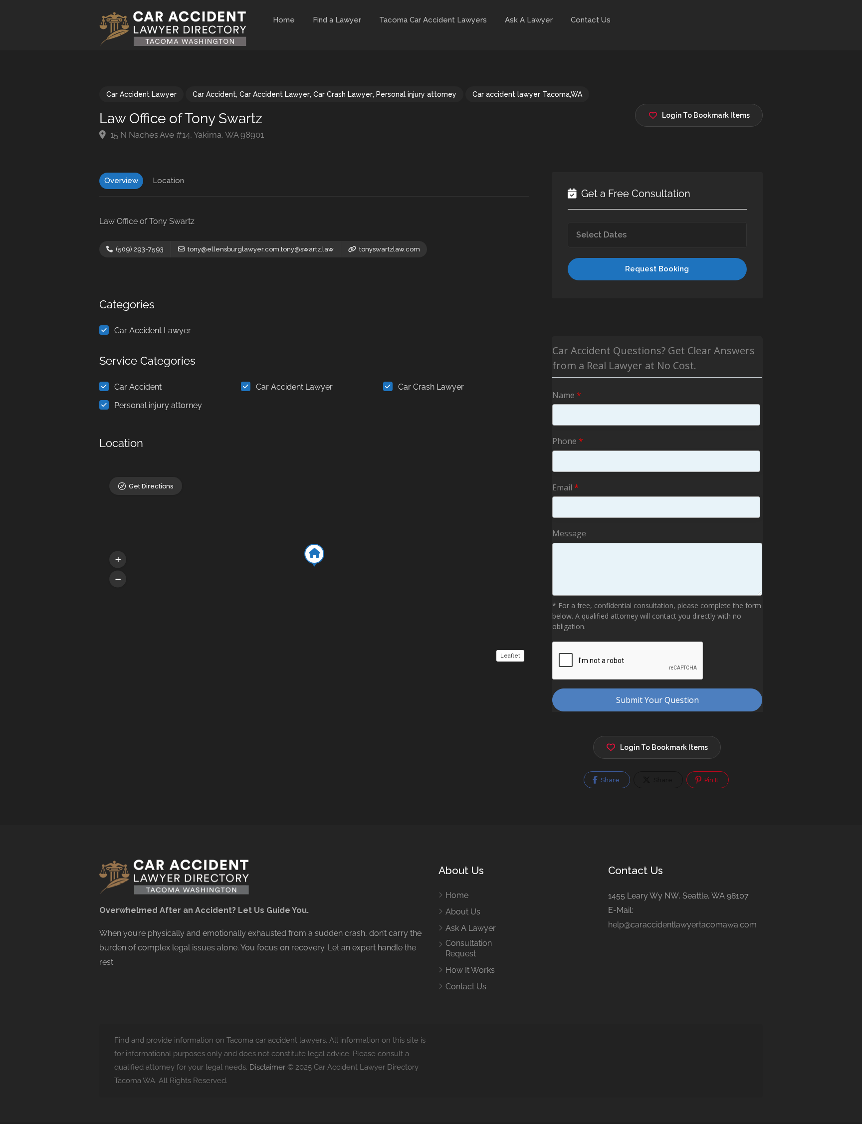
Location (168, 180)
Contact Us (591, 19)
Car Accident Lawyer (141, 94)
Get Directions (151, 486)
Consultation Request (468, 948)
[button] (117, 559)
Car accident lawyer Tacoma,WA (527, 94)
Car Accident (214, 94)
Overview (121, 180)
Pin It (710, 780)
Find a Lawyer (337, 19)
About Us (462, 911)
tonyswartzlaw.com (389, 249)
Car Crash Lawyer (343, 94)
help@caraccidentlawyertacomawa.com (682, 924)
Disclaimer (267, 1067)
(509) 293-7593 (139, 249)
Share (609, 780)
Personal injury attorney (416, 94)
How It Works (470, 970)
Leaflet (510, 656)
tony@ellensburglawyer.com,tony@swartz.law (260, 249)
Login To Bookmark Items (664, 747)
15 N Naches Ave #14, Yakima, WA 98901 (186, 135)
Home (284, 19)
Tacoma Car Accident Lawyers (433, 19)
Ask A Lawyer (529, 19)
